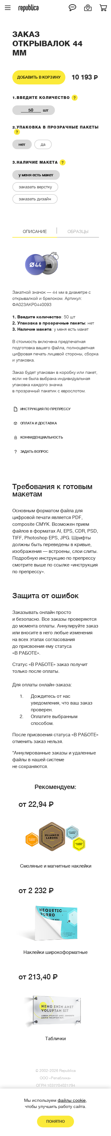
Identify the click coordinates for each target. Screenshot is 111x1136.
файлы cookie (72, 1100)
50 (30, 110)
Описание (35, 231)
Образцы (78, 231)
